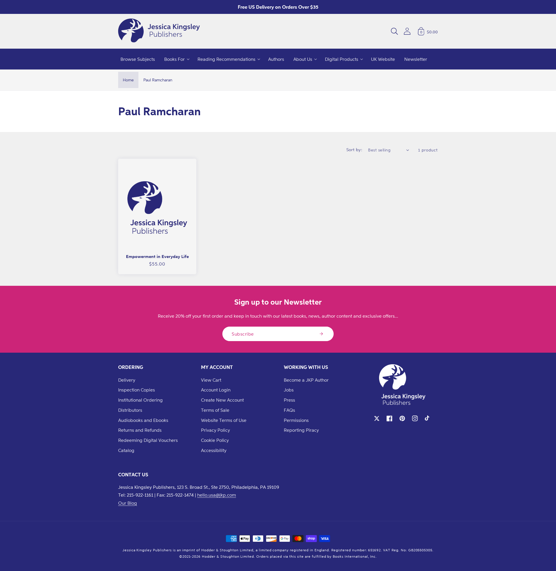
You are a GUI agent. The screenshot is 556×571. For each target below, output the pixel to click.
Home (128, 79)
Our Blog (127, 503)
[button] (394, 31)
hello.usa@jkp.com (216, 494)
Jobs (289, 389)
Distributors (130, 410)
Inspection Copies (136, 389)
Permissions (296, 420)
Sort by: (354, 149)
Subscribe (243, 333)
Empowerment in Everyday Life (157, 256)
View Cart (211, 380)
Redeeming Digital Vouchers (148, 440)
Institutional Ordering (140, 399)
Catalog (126, 450)
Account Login (216, 389)
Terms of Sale (215, 410)
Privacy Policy (215, 430)
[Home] (159, 31)
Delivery (126, 380)
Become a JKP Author (306, 380)
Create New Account (222, 399)
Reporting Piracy (301, 430)
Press (289, 399)
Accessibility (213, 450)
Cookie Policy (215, 440)
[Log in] (407, 31)
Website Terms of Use (223, 420)
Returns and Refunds (140, 430)
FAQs (289, 410)
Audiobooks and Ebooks (143, 420)
